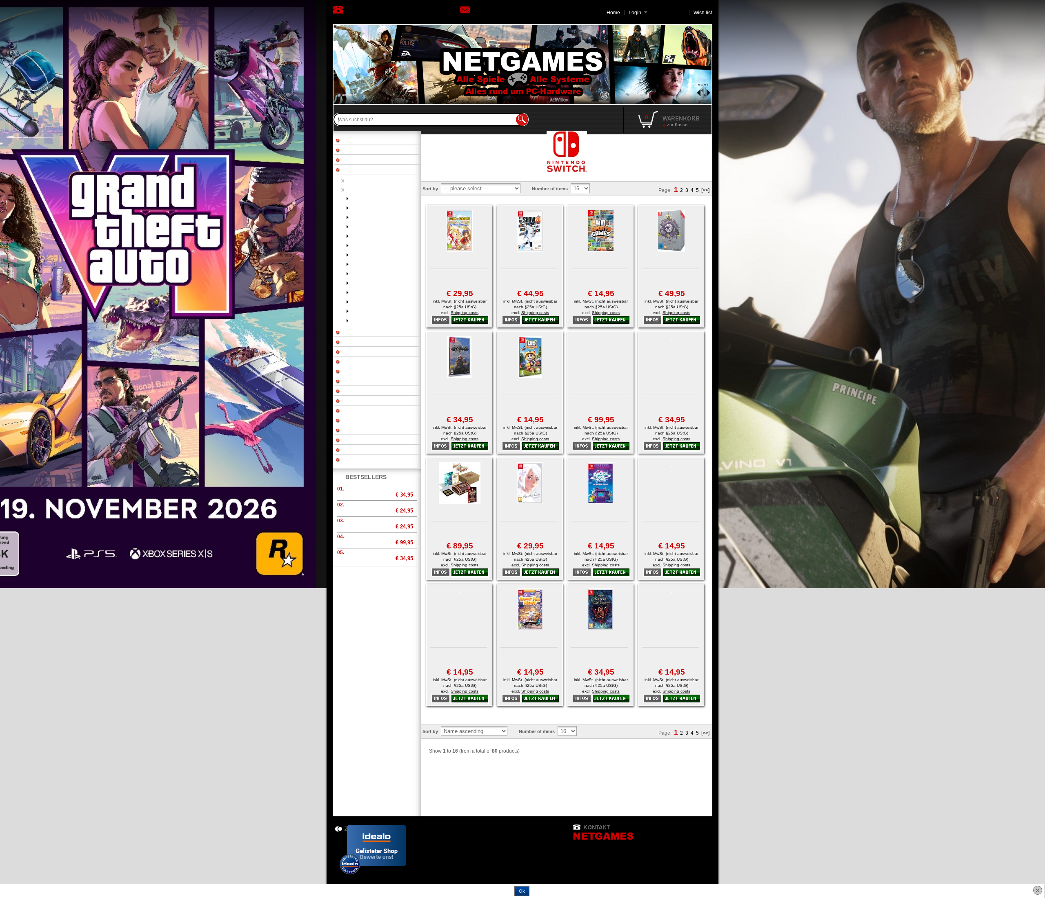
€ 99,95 (601, 419)
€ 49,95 (671, 293)
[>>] (705, 190)
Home (613, 13)
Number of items (550, 188)
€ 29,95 (460, 293)
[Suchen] (522, 120)
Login (638, 13)
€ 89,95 (460, 545)
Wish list (703, 13)
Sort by (430, 188)
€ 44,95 (530, 293)
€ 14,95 (601, 293)
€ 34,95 (460, 419)
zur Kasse (677, 124)
